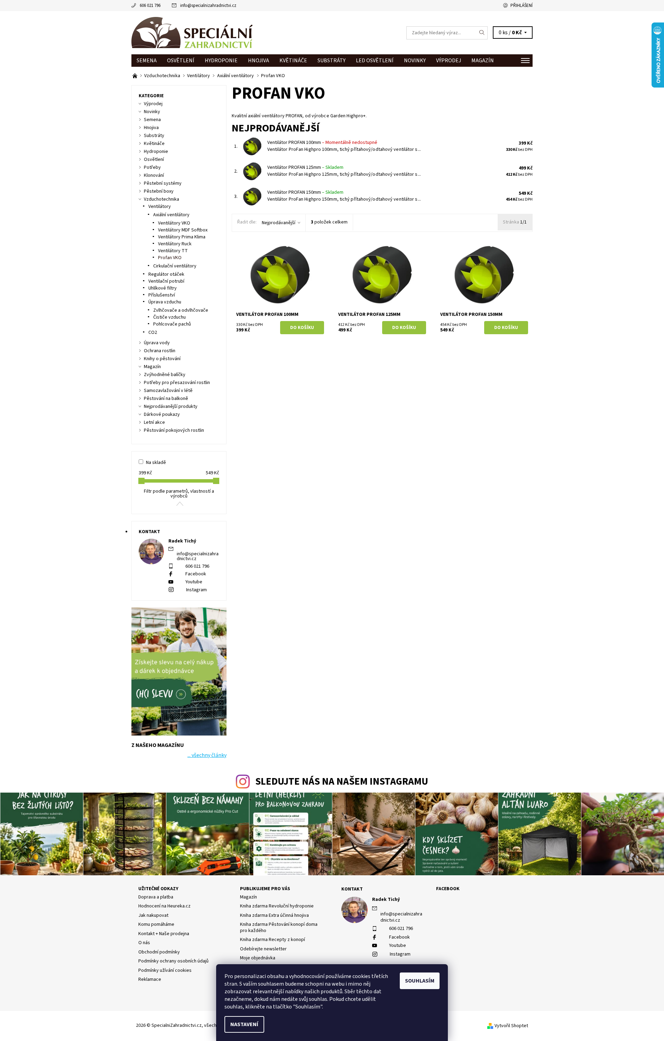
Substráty (331, 60)
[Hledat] (482, 32)
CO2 (152, 332)
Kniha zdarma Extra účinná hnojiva (274, 915)
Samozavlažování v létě (168, 390)
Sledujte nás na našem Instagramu (341, 782)
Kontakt (352, 889)
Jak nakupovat (153, 915)
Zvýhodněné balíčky (164, 374)
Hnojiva (258, 60)
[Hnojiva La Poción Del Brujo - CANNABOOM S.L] (135, 75)
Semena (147, 60)
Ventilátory (159, 206)
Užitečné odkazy (158, 888)
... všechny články (207, 755)
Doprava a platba (155, 897)
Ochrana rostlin (159, 350)
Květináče (293, 60)
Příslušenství (161, 295)
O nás (144, 942)
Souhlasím (419, 981)
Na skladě (156, 462)
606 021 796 (150, 5)
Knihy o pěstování (162, 358)
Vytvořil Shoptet (511, 1025)
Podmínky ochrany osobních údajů (173, 961)
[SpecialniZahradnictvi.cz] (191, 32)
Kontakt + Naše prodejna (163, 933)
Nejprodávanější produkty (170, 406)
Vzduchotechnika (161, 199)
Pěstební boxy (159, 191)
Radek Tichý (386, 899)
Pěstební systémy (163, 183)
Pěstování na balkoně (166, 398)
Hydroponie (221, 60)
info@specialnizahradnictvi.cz (208, 5)
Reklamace (149, 979)
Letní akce (154, 422)
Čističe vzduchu (169, 317)
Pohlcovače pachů (172, 324)
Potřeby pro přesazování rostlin (177, 382)
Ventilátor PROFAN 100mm (322, 142)
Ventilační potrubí (166, 281)
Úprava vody (157, 342)
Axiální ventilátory (171, 214)
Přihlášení (521, 5)
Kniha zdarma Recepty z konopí (272, 939)
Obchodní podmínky (159, 952)
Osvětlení (180, 60)
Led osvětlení (375, 60)
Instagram (196, 589)
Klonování (154, 175)
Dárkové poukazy (162, 414)
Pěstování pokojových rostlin (174, 430)
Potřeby (152, 167)
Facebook (195, 573)
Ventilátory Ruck (175, 243)
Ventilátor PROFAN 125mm (305, 167)
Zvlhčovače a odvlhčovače (180, 310)
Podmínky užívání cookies (165, 970)
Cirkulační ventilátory (174, 266)
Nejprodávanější (278, 222)
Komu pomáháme (156, 924)
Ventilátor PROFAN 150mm (305, 192)
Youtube (193, 581)
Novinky (415, 60)
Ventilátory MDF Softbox (183, 230)
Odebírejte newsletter (263, 949)
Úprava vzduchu (164, 302)
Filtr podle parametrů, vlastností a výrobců (179, 494)
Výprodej (448, 60)
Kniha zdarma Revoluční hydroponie (277, 906)
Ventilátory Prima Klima (181, 237)
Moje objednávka (257, 958)
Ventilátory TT (173, 250)
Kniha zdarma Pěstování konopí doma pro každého (278, 927)
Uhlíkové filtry (162, 288)
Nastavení (244, 1024)
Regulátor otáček (166, 274)
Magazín (482, 60)
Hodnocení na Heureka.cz (164, 906)
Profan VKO (170, 257)
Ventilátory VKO (174, 223)
